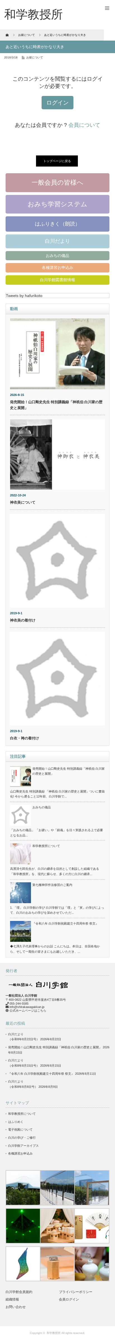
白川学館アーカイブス (23, 1145)
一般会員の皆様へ (57, 182)
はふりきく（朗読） (57, 224)
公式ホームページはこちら (27, 1010)
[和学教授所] (33, 14)
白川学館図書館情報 (57, 280)
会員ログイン (69, 1299)
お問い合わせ (16, 1307)
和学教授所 (54, 1332)
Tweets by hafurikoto (24, 295)
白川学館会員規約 (19, 1292)
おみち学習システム (57, 204)
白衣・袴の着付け (24, 738)
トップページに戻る (57, 161)
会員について (84, 125)
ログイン (57, 103)
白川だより (57, 241)
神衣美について (22, 502)
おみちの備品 (57, 255)
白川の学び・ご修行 (22, 1137)
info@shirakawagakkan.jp (26, 1007)
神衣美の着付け (22, 620)
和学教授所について (46, 846)
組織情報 (12, 1299)
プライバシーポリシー (75, 1292)
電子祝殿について (20, 1129)
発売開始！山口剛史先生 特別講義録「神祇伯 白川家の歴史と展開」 (55, 1047)
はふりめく (15, 1121)
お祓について (34, 57)
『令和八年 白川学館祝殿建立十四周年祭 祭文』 (65, 923)
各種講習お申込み (57, 267)
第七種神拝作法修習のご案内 (52, 884)
